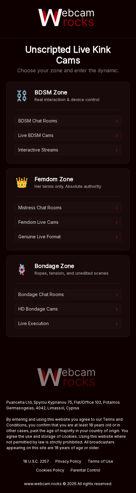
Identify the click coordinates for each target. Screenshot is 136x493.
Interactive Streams (68, 150)
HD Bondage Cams (68, 309)
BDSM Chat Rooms (68, 121)
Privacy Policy (68, 461)
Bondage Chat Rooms (68, 294)
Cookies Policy (50, 470)
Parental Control (85, 470)
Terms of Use (100, 461)
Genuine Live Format (68, 237)
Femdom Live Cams (68, 222)
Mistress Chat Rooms (68, 208)
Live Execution (68, 323)
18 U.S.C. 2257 (36, 461)
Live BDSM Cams (68, 135)
